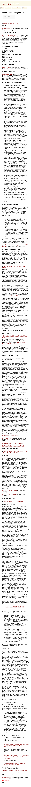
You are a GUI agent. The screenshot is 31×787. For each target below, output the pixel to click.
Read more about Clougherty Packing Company (13, 343)
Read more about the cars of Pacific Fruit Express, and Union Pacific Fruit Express (15, 452)
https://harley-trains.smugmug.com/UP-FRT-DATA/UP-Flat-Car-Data (15, 764)
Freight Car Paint (6, 777)
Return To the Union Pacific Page (10, 23)
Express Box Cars (7, 74)
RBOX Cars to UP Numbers (9, 494)
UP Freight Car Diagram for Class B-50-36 (13, 445)
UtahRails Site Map (17, 7)
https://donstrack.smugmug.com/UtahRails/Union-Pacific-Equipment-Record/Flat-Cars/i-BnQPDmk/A (16, 757)
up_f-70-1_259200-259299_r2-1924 (14, 609)
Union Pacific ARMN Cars (9, 35)
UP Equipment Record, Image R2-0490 (12, 435)
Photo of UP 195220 (7, 438)
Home (2, 7)
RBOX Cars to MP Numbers (9, 490)
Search (24, 7)
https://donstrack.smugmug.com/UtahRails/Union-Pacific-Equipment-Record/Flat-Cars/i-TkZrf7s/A (16, 745)
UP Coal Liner (6, 67)
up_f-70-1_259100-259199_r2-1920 (14, 606)
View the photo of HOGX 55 (13, 296)
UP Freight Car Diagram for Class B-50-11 (13, 443)
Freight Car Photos (7, 28)
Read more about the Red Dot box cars (13, 501)
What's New (8, 7)
